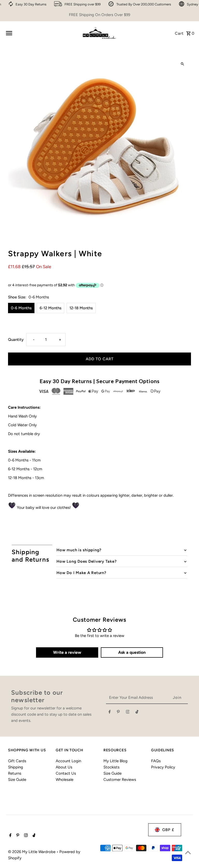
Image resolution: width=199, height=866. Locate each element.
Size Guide (17, 779)
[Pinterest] (118, 713)
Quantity (16, 339)
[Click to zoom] (182, 64)
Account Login (68, 761)
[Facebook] (110, 713)
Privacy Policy (163, 767)
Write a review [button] (67, 652)
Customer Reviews (119, 779)
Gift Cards (17, 761)
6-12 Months (50, 308)
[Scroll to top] (188, 852)
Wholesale (64, 779)
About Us (64, 767)
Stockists (111, 767)
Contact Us (66, 773)
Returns (14, 773)
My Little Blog (115, 761)
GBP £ (168, 829)
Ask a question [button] (132, 652)
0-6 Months (21, 308)
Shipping (15, 767)
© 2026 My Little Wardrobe (32, 851)
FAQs (156, 761)
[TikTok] (137, 713)
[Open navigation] (41, 33)
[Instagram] (128, 713)
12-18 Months (81, 308)
